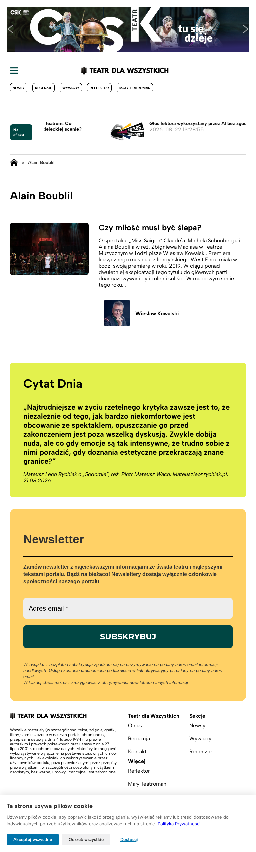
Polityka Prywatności (179, 823)
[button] (10, 29)
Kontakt (137, 751)
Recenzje (43, 88)
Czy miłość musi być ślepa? (150, 227)
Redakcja (139, 738)
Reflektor (99, 88)
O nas (135, 725)
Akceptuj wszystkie (32, 839)
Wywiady (70, 88)
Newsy (19, 88)
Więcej (136, 761)
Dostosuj (129, 839)
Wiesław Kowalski (157, 313)
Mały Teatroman (134, 88)
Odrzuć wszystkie (86, 839)
